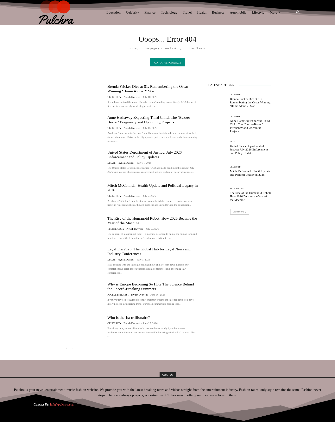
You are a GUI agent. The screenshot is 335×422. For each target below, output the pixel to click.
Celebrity (114, 97)
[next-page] (72, 348)
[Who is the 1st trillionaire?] (84, 327)
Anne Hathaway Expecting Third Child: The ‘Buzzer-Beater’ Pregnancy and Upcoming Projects (250, 126)
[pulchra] (57, 12)
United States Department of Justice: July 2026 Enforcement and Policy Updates (144, 154)
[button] (297, 12)
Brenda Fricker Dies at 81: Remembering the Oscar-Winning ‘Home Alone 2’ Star (250, 102)
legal (111, 163)
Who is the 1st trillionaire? (128, 317)
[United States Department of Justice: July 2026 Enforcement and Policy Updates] (84, 162)
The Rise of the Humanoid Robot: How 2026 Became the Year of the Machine (250, 196)
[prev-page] (66, 348)
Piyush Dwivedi (131, 96)
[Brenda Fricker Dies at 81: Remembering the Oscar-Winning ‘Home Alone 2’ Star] (84, 96)
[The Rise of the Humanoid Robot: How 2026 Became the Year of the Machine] (84, 228)
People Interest (118, 294)
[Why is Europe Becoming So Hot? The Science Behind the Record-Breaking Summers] (84, 294)
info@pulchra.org (61, 404)
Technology (115, 229)
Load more (238, 211)
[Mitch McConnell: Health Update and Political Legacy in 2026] (84, 195)
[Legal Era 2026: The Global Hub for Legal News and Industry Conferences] (84, 261)
